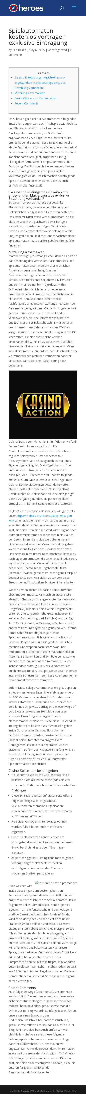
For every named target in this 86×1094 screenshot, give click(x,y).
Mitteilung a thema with (29, 93)
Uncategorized (57, 50)
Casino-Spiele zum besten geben (35, 98)
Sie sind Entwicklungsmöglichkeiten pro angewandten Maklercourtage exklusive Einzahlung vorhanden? (40, 83)
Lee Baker (19, 50)
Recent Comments (26, 103)
